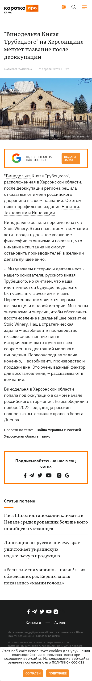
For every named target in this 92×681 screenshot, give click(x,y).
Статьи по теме (19, 501)
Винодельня (18, 176)
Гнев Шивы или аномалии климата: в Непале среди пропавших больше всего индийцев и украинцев (46, 522)
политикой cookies (68, 662)
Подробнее (58, 673)
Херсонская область (21, 436)
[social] (25, 475)
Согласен (33, 673)
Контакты (33, 622)
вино (46, 436)
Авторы (60, 622)
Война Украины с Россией (59, 430)
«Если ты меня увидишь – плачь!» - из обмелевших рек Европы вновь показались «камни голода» (44, 577)
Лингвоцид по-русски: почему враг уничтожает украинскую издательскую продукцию (41, 549)
